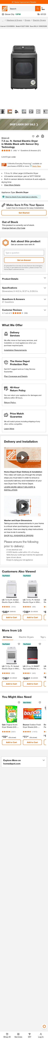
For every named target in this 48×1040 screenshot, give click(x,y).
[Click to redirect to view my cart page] (43, 8)
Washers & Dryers (14, 20)
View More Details (12, 185)
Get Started (24, 212)
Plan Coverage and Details (16, 376)
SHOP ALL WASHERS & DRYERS (18, 535)
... (2, 20)
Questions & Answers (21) (31, 150)
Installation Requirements (15, 350)
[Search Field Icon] (37, 8)
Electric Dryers (39, 20)
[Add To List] (33, 136)
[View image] (2, 111)
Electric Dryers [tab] (26, 637)
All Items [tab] (7, 637)
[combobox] (21, 8)
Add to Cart (11, 617)
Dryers (27, 20)
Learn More (9, 428)
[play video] (22, 457)
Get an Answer (24, 260)
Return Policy (10, 402)
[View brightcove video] (31, 111)
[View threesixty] (24, 111)
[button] (24, 278)
